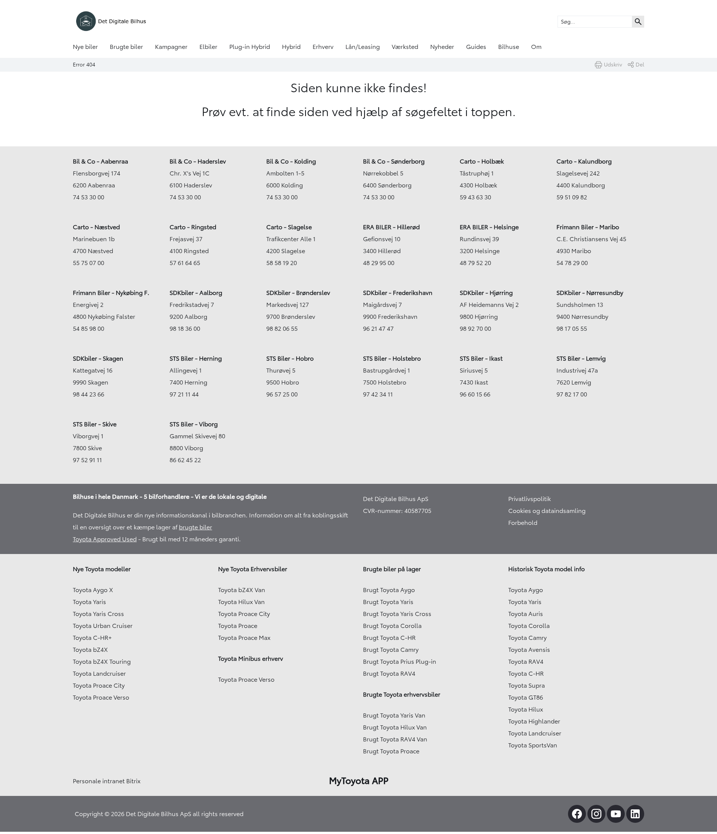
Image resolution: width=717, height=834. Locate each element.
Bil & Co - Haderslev (198, 161)
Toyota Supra (526, 685)
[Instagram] (596, 814)
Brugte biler (126, 46)
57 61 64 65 (185, 263)
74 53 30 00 (88, 197)
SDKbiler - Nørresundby (589, 292)
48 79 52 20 (475, 263)
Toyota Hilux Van (241, 602)
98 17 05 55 (571, 328)
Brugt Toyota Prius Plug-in (399, 661)
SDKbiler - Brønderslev (298, 292)
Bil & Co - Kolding (291, 161)
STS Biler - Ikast (481, 358)
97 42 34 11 (378, 394)
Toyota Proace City (99, 685)
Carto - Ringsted (193, 227)
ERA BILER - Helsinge (489, 227)
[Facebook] (577, 814)
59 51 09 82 (571, 197)
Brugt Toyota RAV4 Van (395, 739)
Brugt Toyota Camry (391, 649)
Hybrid (291, 46)
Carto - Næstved (96, 227)
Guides (476, 46)
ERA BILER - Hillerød (391, 227)
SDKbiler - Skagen (98, 358)
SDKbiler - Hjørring (486, 292)
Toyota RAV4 (525, 661)
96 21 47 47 (378, 328)
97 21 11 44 (184, 394)
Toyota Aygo (525, 590)
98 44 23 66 (88, 394)
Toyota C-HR (526, 673)
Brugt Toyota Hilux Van (395, 727)
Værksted (405, 46)
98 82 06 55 (282, 328)
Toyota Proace (237, 625)
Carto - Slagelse (289, 227)
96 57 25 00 (282, 394)
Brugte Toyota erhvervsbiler (401, 694)
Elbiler (208, 46)
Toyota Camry (527, 637)
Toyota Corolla (529, 625)
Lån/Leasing (362, 46)
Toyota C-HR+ (92, 637)
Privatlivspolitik (529, 498)
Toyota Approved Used (105, 539)
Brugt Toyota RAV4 (389, 673)
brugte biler (195, 527)
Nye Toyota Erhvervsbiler (252, 569)
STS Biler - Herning (196, 358)
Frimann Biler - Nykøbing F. (111, 292)
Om (536, 46)
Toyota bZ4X (90, 649)
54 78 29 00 (572, 263)
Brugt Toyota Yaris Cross (397, 613)
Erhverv (323, 46)
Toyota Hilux (525, 709)
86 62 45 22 (185, 460)
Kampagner (171, 46)
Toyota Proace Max (244, 637)
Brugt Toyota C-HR (389, 637)
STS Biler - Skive (95, 424)
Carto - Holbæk (482, 161)
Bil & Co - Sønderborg (394, 161)
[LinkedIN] (635, 814)
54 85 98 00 (88, 328)
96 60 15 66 (475, 394)
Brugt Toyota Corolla (392, 625)
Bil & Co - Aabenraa (100, 161)
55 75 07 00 (88, 263)
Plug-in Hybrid (249, 46)
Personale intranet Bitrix (106, 781)
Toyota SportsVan (532, 745)
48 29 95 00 (378, 263)
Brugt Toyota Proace (391, 751)
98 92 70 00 (475, 328)
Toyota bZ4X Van (241, 590)
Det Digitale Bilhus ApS (395, 498)
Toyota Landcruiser (99, 673)
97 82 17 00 (571, 394)
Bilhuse (508, 46)
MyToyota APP (358, 780)
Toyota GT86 (525, 697)
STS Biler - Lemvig (581, 358)
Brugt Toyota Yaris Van (394, 715)
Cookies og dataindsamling (547, 510)
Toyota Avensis (529, 649)
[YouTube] (616, 814)
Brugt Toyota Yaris (388, 602)
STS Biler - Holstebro (392, 358)
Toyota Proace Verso (101, 697)
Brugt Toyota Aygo (389, 590)
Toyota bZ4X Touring (102, 661)
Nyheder (442, 46)
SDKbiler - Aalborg (196, 292)
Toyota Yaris (89, 602)
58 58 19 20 (281, 263)
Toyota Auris (525, 613)
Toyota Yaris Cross (98, 613)
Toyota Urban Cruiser (103, 625)
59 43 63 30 (475, 197)
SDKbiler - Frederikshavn (397, 292)
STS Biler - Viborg (194, 424)
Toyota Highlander (534, 721)
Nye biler (85, 46)
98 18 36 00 (185, 328)
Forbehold (522, 522)
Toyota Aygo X (93, 590)
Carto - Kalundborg (584, 161)
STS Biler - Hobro (290, 358)
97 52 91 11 (87, 460)
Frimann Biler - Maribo (587, 227)
